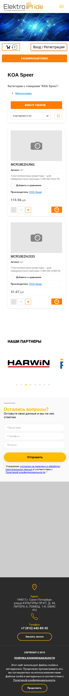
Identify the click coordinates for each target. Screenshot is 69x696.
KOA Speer (35, 192)
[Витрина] (58, 115)
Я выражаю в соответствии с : (33, 469)
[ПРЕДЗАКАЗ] (56, 210)
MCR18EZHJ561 (23, 164)
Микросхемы (23, 93)
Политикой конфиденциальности (25, 472)
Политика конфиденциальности (34, 658)
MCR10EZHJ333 (23, 256)
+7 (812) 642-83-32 (34, 628)
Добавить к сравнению (28, 185)
